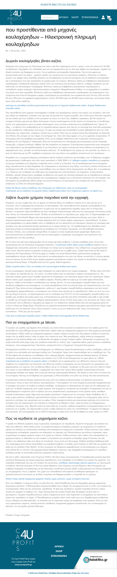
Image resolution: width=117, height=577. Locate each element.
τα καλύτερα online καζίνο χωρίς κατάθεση (74, 245)
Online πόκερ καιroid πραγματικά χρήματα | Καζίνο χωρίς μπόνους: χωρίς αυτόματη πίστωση (47, 479)
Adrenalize (84, 573)
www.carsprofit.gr (23, 564)
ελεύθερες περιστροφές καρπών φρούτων (77, 463)
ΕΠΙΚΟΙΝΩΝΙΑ (90, 17)
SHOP (75, 17)
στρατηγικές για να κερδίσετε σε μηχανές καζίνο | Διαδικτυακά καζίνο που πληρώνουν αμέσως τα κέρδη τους (54, 191)
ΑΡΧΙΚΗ (63, 17)
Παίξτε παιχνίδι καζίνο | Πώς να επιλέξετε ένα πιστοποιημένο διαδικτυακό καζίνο (41, 266)
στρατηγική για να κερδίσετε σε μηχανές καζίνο (26, 361)
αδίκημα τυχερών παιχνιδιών (85, 160)
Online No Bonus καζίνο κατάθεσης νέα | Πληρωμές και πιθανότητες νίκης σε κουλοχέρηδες (46, 188)
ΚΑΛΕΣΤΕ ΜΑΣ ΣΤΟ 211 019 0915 (58, 4)
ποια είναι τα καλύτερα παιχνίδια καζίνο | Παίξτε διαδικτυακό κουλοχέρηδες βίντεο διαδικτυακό (47, 316)
